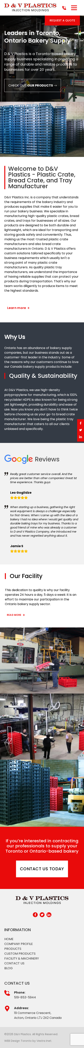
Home (8, 939)
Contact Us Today (42, 869)
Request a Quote (62, 20)
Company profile (18, 944)
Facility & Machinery (21, 958)
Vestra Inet (44, 1041)
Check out (30, 85)
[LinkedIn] (80, 437)
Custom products (20, 953)
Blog (8, 968)
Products (12, 949)
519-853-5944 (25, 997)
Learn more (17, 308)
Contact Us (14, 963)
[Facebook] (80, 423)
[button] (74, 8)
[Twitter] (80, 430)
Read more (14, 615)
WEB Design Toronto (18, 1041)
